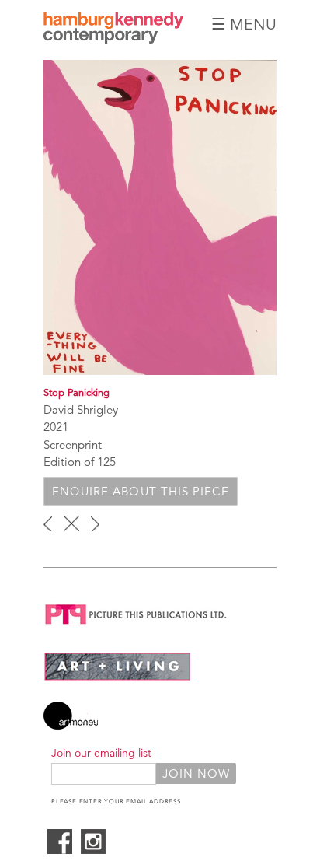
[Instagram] (93, 849)
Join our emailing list (101, 753)
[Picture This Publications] (136, 627)
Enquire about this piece (140, 491)
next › (95, 523)
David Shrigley (80, 409)
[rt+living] (117, 677)
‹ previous (47, 523)
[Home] (113, 39)
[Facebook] (59, 849)
